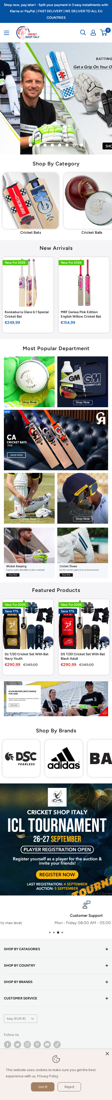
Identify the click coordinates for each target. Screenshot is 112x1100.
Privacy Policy (47, 1076)
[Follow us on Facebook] (7, 1044)
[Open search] (83, 32)
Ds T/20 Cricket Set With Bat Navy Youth (26, 656)
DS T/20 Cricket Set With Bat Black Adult (83, 656)
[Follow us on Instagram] (27, 1044)
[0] (104, 32)
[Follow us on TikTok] (57, 1044)
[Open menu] (6, 33)
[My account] (93, 32)
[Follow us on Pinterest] (37, 1044)
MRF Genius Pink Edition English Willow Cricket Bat (81, 314)
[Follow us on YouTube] (47, 1044)
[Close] (107, 1053)
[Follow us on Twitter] (17, 1044)
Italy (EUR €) (16, 1019)
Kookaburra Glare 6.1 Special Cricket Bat (27, 314)
